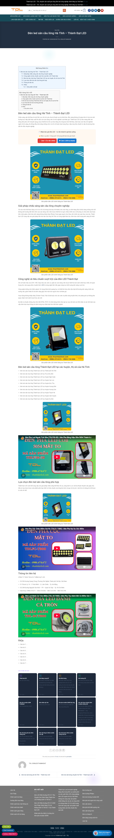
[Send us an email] (98, 10)
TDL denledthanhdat (64, 39)
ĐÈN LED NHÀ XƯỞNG (69, 16)
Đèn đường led (87, 790)
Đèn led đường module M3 (90, 797)
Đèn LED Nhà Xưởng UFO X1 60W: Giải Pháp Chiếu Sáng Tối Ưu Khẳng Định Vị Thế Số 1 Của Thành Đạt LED (44, 806)
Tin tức (57, 30)
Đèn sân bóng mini (88, 811)
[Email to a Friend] (57, 750)
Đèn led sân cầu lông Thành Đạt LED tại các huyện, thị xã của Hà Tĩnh (43, 78)
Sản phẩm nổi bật (30, 87)
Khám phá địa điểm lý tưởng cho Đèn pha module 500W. (44, 814)
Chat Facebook (8, 830)
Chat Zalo (6, 826)
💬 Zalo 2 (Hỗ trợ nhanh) (67, 141)
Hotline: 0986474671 (9, 834)
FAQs (24, 85)
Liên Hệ (76, 19)
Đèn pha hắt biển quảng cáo (90, 807)
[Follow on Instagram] (92, 10)
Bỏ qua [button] (85, 1)
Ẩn (47, 68)
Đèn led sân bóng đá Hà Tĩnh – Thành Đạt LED (35, 775)
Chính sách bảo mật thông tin (19, 804)
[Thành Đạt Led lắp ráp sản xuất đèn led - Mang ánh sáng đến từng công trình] (17, 10)
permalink (68, 756)
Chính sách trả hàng (16, 797)
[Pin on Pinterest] (60, 750)
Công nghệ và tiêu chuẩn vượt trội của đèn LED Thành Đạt (39, 76)
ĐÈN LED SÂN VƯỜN (85, 16)
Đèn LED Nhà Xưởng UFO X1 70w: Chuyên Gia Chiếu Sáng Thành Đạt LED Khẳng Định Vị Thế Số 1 (44, 797)
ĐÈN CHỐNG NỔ (30, 19)
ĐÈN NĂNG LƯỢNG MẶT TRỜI (32, 16)
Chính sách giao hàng (16, 811)
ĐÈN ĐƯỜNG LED (15, 16)
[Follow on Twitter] (95, 10)
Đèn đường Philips (88, 793)
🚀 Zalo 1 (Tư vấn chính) (47, 141)
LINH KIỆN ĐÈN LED (17, 19)
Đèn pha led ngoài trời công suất (92, 800)
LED (42, 285)
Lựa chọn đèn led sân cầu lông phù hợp (34, 80)
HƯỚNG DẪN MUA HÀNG (63, 19)
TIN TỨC (40, 19)
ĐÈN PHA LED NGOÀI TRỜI (52, 16)
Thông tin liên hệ (27, 82)
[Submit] (64, 10)
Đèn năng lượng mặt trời (89, 818)
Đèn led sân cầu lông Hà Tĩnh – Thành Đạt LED (33, 72)
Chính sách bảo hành (16, 807)
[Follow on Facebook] (89, 10)
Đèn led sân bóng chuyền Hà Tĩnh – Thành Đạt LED (77, 775)
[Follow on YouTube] (102, 10)
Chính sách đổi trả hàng (17, 814)
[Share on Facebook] (50, 750)
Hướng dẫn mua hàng (16, 800)
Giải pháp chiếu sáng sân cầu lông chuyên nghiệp (36, 74)
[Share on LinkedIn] (63, 750)
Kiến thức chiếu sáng (87, 19)
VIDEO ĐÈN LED (49, 19)
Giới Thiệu (13, 793)
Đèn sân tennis (87, 804)
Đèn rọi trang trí (87, 814)
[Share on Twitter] (53, 750)
